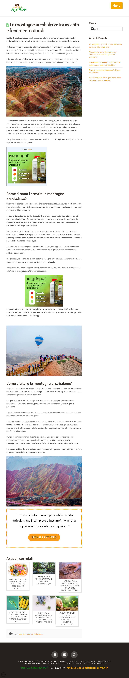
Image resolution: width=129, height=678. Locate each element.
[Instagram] (74, 654)
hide (29, 149)
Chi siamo (29, 661)
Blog (93, 661)
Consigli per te (61, 661)
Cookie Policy (56, 663)
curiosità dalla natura (34, 634)
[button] (117, 5)
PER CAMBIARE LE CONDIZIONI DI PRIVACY (87, 668)
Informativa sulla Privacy (35, 663)
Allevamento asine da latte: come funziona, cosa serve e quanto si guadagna (102, 54)
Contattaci (84, 661)
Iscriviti (73, 661)
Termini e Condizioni (73, 663)
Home (20, 661)
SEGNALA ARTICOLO (44, 537)
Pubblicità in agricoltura (95, 663)
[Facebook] (54, 654)
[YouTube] (64, 654)
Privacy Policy (104, 661)
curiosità (22, 634)
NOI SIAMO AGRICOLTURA (34, 668)
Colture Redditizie (44, 661)
